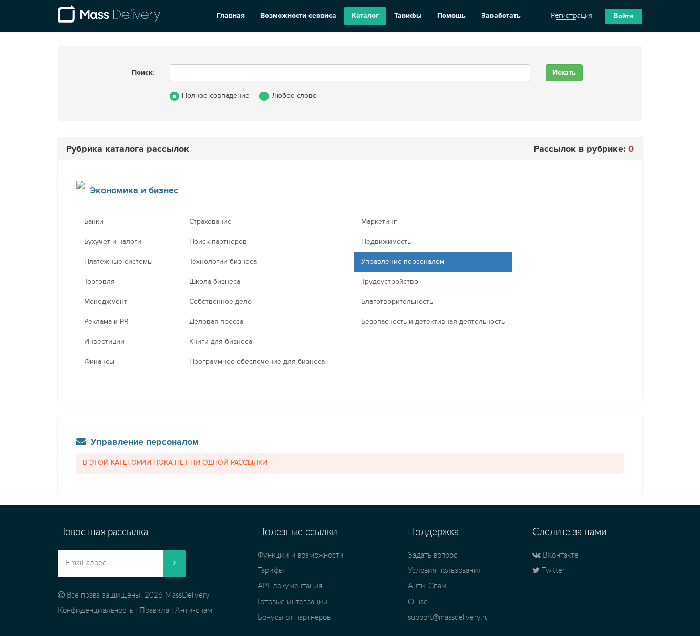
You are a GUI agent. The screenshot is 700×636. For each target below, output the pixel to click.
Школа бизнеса (214, 281)
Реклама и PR (106, 321)
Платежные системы (118, 261)
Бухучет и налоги (112, 241)
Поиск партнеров (218, 241)
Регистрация (571, 15)
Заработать (501, 15)
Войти (623, 16)
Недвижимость (386, 241)
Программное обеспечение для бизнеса (257, 361)
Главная (231, 15)
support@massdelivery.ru (448, 617)
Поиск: (143, 72)
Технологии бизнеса (223, 261)
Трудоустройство (389, 281)
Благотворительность (397, 301)
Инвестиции (104, 341)
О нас (417, 602)
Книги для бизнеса (220, 341)
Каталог (365, 15)
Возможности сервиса (298, 15)
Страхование (210, 221)
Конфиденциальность (95, 610)
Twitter (552, 571)
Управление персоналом (402, 261)
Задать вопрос (432, 555)
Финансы (99, 361)
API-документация (290, 586)
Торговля (99, 281)
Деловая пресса (216, 321)
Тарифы (408, 15)
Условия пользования (445, 571)
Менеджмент (105, 301)
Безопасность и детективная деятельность (433, 321)
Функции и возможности (301, 555)
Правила (154, 610)
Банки (94, 221)
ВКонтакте (560, 555)
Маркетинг (379, 221)
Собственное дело (220, 301)
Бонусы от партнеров (294, 617)
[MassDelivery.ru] (109, 16)
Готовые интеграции (293, 602)
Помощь (451, 15)
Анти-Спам (427, 586)
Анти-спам (193, 610)
